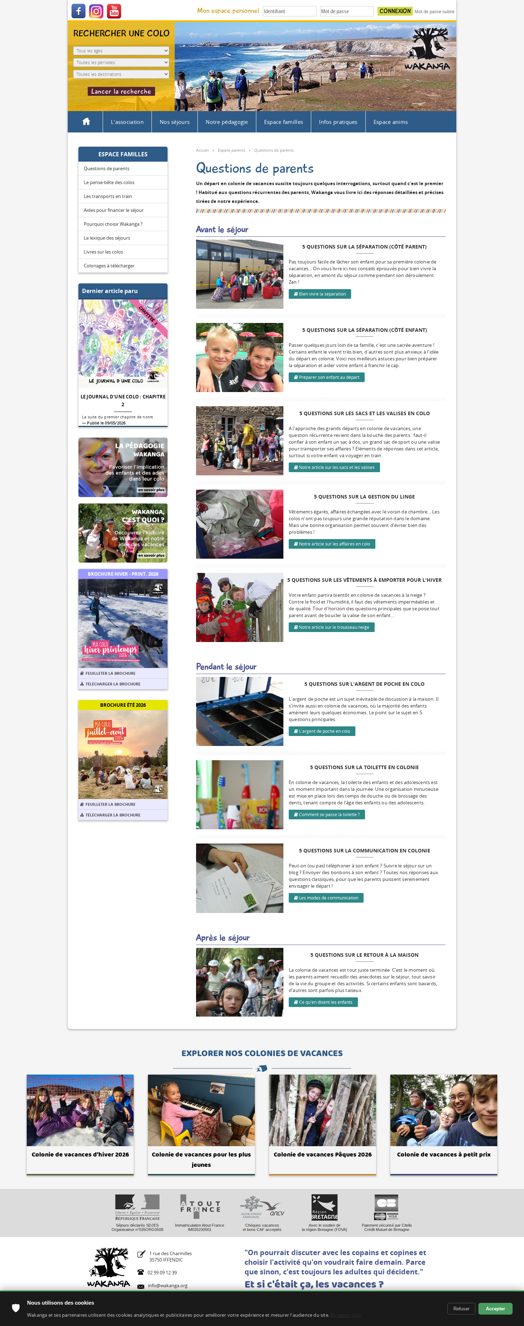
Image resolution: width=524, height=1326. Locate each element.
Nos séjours (175, 121)
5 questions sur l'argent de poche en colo (364, 683)
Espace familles (283, 121)
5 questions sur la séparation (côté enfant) (364, 330)
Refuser (461, 1308)
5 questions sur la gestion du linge (364, 496)
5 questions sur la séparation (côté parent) (364, 246)
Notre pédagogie (227, 121)
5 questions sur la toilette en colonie (364, 767)
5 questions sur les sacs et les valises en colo (364, 413)
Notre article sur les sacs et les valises (336, 467)
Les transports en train (108, 196)
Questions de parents (106, 168)
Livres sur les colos (103, 252)
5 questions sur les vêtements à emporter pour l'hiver (364, 579)
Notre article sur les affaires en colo (334, 544)
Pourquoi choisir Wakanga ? (113, 224)
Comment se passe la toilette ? (329, 814)
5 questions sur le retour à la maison (364, 954)
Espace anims (391, 121)
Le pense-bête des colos (109, 182)
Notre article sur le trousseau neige (333, 627)
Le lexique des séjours (107, 238)
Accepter (495, 1308)
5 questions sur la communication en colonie (364, 850)
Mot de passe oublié (434, 12)
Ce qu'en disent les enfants (325, 1002)
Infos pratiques (338, 121)
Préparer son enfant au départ (328, 377)
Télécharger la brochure (113, 684)
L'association (127, 121)
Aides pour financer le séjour (114, 210)
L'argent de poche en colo (324, 731)
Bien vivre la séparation (322, 294)
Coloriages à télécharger (109, 265)
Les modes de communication (328, 898)
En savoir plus (345, 1315)
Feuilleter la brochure (110, 673)
